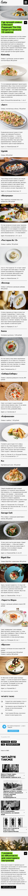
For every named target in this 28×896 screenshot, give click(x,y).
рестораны (5, 741)
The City (4, 2)
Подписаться (13, 731)
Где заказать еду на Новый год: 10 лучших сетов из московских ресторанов (15, 708)
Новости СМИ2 (5, 750)
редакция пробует (13, 744)
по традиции (15, 46)
